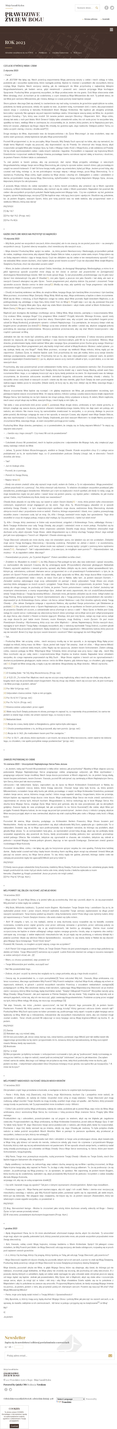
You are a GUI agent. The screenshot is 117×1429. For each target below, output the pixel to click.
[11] (38, 562)
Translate (66, 1402)
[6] (38, 359)
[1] (5, 673)
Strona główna (90, 19)
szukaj (97, 8)
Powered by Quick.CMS (15, 1384)
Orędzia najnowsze (60, 52)
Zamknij (14, 1426)
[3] (69, 302)
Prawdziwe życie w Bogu (24, 16)
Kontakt (106, 19)
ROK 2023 (78, 52)
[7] (48, 405)
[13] (8, 663)
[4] (16, 308)
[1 (47, 278)
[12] (13, 606)
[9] (74, 502)
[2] (52, 284)
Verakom (41, 1384)
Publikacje (43, 52)
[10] (12, 549)
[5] (40, 325)
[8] (19, 480)
